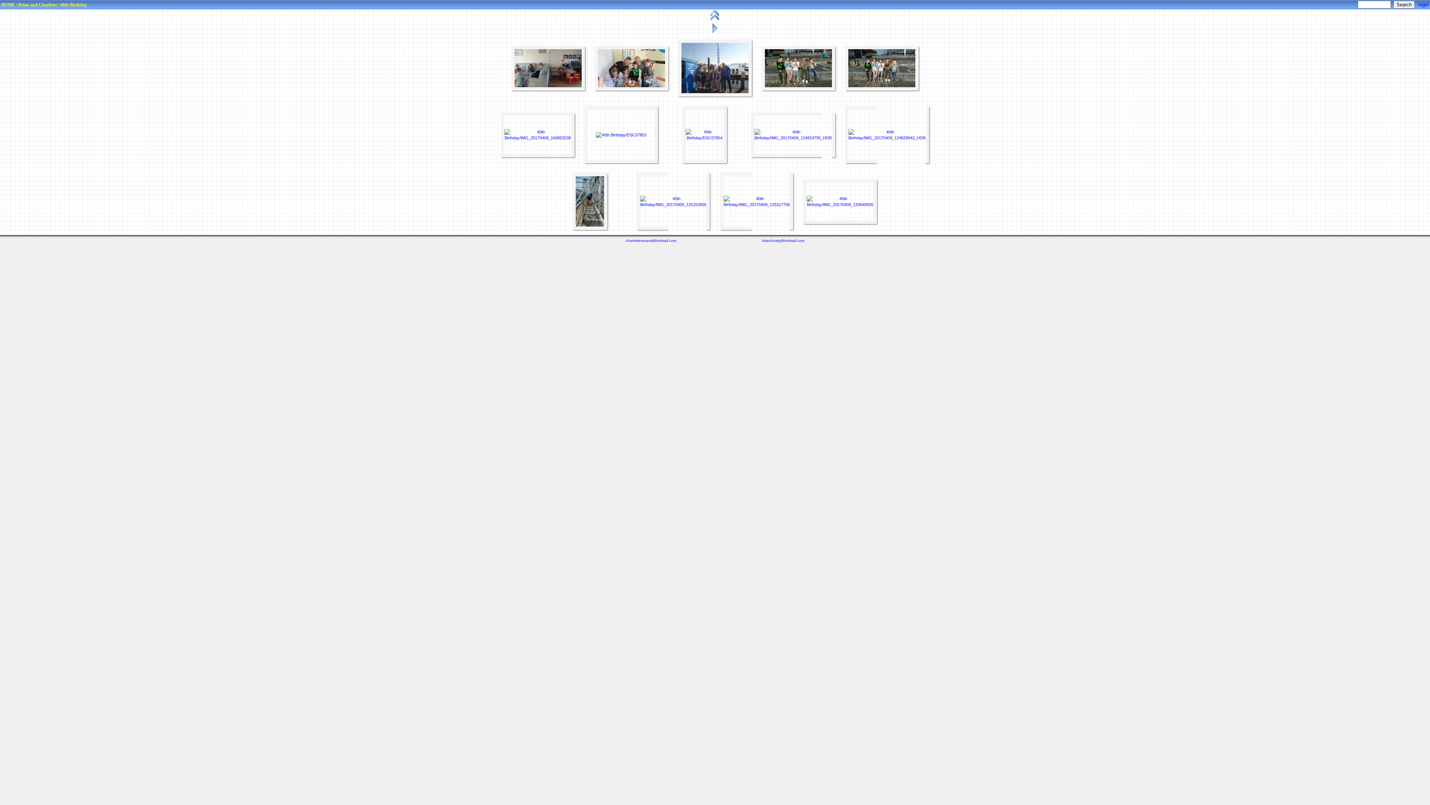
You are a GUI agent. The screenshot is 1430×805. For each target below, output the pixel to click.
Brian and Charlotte (37, 4)
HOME (8, 4)
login (1423, 4)
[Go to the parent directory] (715, 20)
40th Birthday (73, 4)
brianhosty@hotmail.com (783, 241)
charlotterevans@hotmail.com (651, 241)
